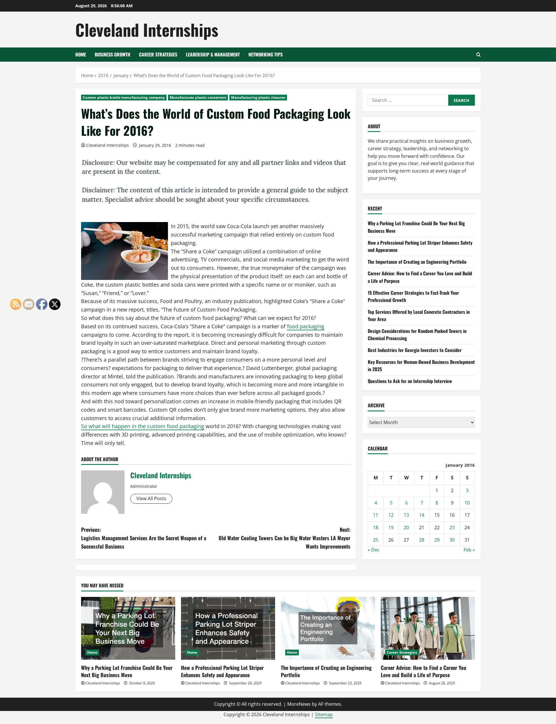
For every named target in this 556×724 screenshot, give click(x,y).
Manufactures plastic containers (198, 97)
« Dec (374, 550)
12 (391, 515)
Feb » (469, 550)
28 (421, 540)
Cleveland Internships (146, 29)
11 (375, 515)
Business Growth (112, 54)
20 (406, 527)
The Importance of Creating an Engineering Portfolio (417, 261)
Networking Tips (265, 54)
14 (421, 515)
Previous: (143, 538)
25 (375, 540)
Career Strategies (158, 54)
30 (452, 540)
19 (391, 527)
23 (452, 527)
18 (375, 527)
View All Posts (151, 498)
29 (437, 540)
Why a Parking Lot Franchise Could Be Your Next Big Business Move (127, 671)
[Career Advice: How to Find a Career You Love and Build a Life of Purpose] (428, 628)
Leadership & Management (213, 54)
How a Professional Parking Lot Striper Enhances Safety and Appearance (222, 671)
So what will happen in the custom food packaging (142, 426)
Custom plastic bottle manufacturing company (124, 97)
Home (80, 54)
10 (467, 503)
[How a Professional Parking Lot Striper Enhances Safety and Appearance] (228, 628)
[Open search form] (478, 54)
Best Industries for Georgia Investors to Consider (415, 350)
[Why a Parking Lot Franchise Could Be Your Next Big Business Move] (128, 628)
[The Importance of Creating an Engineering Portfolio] (328, 628)
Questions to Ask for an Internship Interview (410, 380)
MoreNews (299, 704)
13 (406, 515)
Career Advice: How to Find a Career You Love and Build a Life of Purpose (423, 671)
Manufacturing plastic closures (258, 97)
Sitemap (324, 714)
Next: (284, 538)
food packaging (305, 326)
